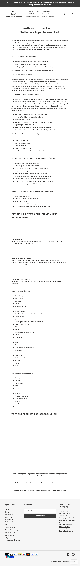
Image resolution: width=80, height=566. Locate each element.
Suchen (7, 509)
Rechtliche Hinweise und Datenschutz (9, 520)
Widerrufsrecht (10, 532)
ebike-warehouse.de (58, 561)
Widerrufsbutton (10, 527)
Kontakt (7, 512)
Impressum (9, 514)
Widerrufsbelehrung (11, 530)
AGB (6, 524)
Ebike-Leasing (9, 535)
